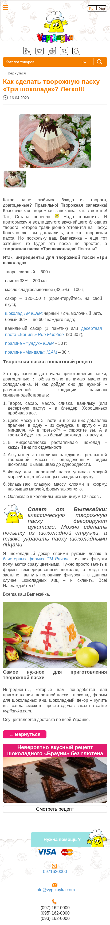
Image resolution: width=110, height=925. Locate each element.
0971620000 (55, 871)
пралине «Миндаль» (31, 352)
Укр (102, 8)
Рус (92, 8)
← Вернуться (25, 734)
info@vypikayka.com (55, 890)
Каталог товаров (20, 62)
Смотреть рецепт (55, 809)
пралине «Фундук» (29, 343)
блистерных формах (35, 559)
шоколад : (24, 313)
